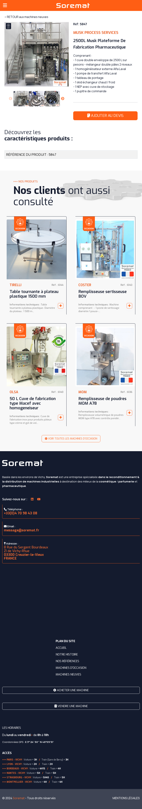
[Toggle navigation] (5, 5)
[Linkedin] (32, 499)
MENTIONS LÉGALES (126, 798)
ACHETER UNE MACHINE (72, 690)
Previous (10, 99)
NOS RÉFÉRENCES (67, 661)
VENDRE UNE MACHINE (72, 706)
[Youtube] (38, 499)
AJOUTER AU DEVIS (107, 115)
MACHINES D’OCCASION (71, 668)
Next (63, 99)
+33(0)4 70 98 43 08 (20, 513)
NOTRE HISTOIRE (67, 654)
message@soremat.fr (21, 530)
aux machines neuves (26, 17)
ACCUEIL (61, 648)
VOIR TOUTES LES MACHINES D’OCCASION (72, 438)
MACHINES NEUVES (68, 674)
